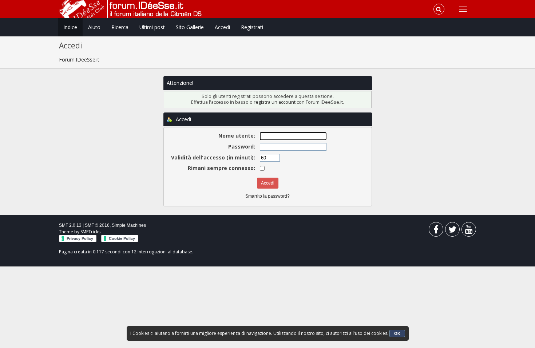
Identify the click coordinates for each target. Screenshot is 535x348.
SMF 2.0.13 (70, 225)
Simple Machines (129, 225)
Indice (70, 27)
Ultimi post (152, 27)
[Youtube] (468, 231)
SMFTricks (90, 232)
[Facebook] (436, 231)
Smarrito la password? (267, 196)
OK (397, 333)
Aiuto (94, 27)
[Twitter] (452, 231)
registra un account (275, 102)
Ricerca (119, 27)
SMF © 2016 (97, 225)
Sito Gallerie (190, 27)
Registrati (252, 27)
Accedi (222, 27)
